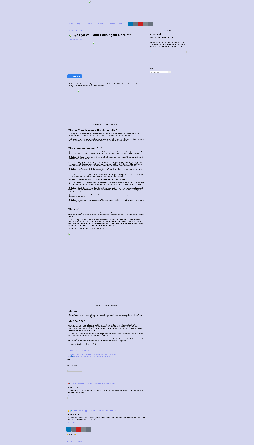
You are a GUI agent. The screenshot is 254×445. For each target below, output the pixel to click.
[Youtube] (140, 24)
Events (112, 24)
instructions (79, 350)
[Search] (169, 72)
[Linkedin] (130, 24)
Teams (80, 30)
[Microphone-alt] (135, 24)
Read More (71, 396)
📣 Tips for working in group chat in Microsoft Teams (91, 383)
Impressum (70, 441)
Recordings (90, 24)
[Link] (145, 24)
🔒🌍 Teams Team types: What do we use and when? (91, 410)
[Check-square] (150, 24)
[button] (68, 363)
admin (72, 350)
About (121, 24)
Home (70, 24)
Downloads (102, 24)
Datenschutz (79, 441)
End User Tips (72, 30)
